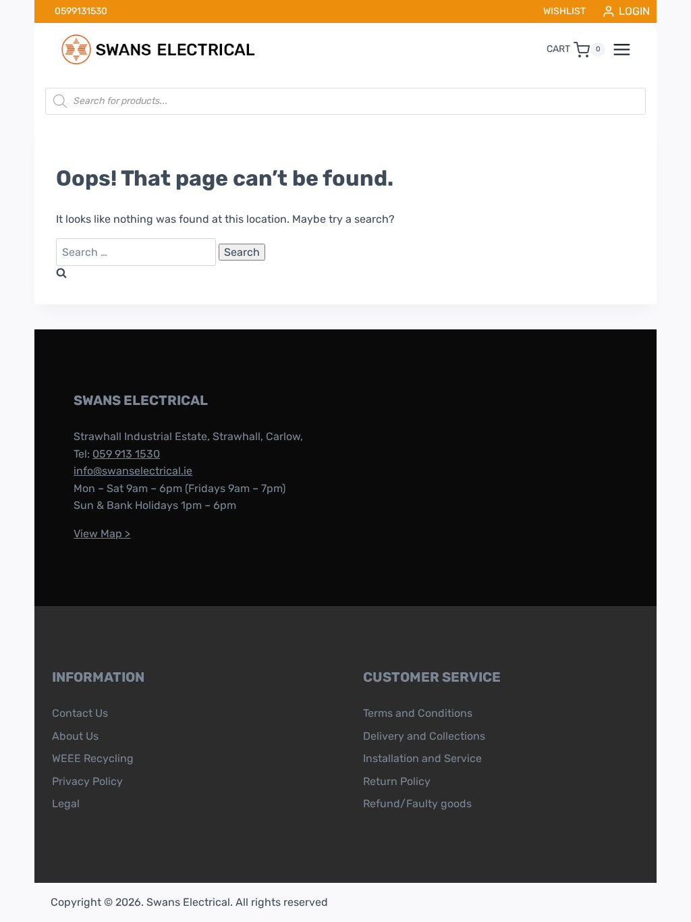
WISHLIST (564, 11)
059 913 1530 (126, 454)
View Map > (102, 533)
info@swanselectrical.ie (133, 470)
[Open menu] (629, 49)
